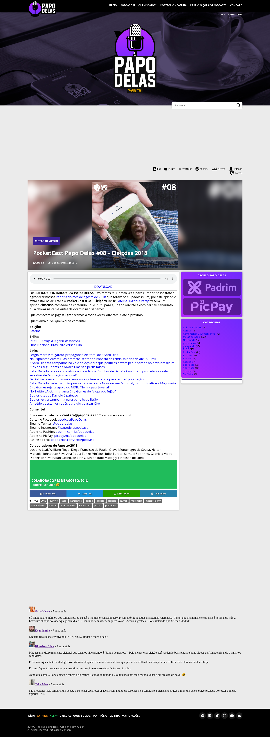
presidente (110, 505)
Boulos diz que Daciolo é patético (54, 395)
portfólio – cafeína (173, 5)
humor (123, 500)
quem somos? (147, 5)
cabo (63, 500)
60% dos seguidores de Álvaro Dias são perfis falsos (67, 367)
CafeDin (187, 330)
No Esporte (189, 340)
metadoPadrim (153, 500)
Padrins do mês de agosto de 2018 (81, 297)
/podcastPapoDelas (72, 419)
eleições (112, 500)
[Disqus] (135, 556)
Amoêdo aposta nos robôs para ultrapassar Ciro (65, 403)
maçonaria (136, 500)
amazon (238, 169)
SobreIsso (189, 364)
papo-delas (189, 343)
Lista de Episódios (230, 14)
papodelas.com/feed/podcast (72, 439)
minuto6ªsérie (38, 505)
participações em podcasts (208, 5)
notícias (53, 505)
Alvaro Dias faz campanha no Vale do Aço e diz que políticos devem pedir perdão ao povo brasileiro (102, 363)
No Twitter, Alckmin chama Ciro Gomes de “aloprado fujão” (73, 391)
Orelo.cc (65, 715)
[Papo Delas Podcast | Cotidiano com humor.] (135, 92)
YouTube (187, 169)
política (97, 505)
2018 (43, 500)
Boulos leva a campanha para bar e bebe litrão (64, 399)
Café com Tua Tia (192, 327)
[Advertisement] (135, 139)
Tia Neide (188, 374)
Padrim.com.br (68, 505)
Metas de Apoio (46, 241)
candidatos (76, 500)
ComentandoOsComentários (199, 333)
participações (130, 715)
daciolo (89, 500)
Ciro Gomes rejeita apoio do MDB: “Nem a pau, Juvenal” (70, 387)
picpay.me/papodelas (70, 435)
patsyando (189, 346)
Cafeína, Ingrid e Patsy (132, 301)
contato (236, 5)
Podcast (187, 355)
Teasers (187, 371)
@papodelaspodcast (72, 427)
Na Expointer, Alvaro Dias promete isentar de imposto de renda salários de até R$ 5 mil (93, 359)
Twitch (238, 173)
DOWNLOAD (103, 286)
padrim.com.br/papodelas (74, 431)
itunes (171, 169)
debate (100, 500)
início (113, 5)
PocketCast (85, 505)
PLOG (186, 349)
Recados (188, 358)
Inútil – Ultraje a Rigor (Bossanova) (55, 341)
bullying (53, 500)
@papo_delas (63, 423)
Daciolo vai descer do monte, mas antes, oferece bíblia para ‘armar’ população (87, 379)
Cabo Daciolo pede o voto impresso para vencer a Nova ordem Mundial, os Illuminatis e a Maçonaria (103, 383)
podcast (126, 5)
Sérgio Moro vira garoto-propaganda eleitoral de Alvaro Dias (74, 355)
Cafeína (35, 331)
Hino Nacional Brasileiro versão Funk (56, 345)
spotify (204, 169)
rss (159, 169)
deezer (221, 169)
